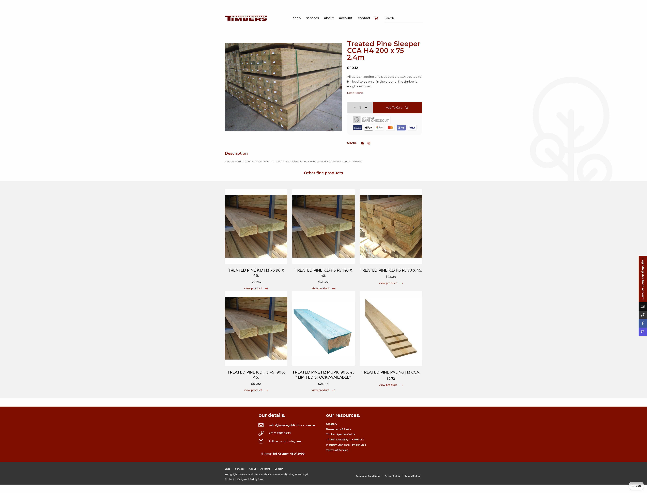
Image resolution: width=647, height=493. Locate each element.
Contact (364, 18)
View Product (253, 288)
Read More (355, 93)
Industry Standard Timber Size (346, 444)
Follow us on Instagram (285, 441)
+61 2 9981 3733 (280, 433)
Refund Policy (412, 476)
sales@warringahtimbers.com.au (292, 425)
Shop (297, 18)
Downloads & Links (338, 429)
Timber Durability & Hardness (345, 439)
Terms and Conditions (368, 476)
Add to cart (394, 107)
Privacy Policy (392, 476)
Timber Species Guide (340, 434)
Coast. (261, 479)
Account (345, 18)
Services (312, 18)
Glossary (331, 423)
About (329, 18)
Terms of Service (337, 450)
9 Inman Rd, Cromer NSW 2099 (283, 453)
